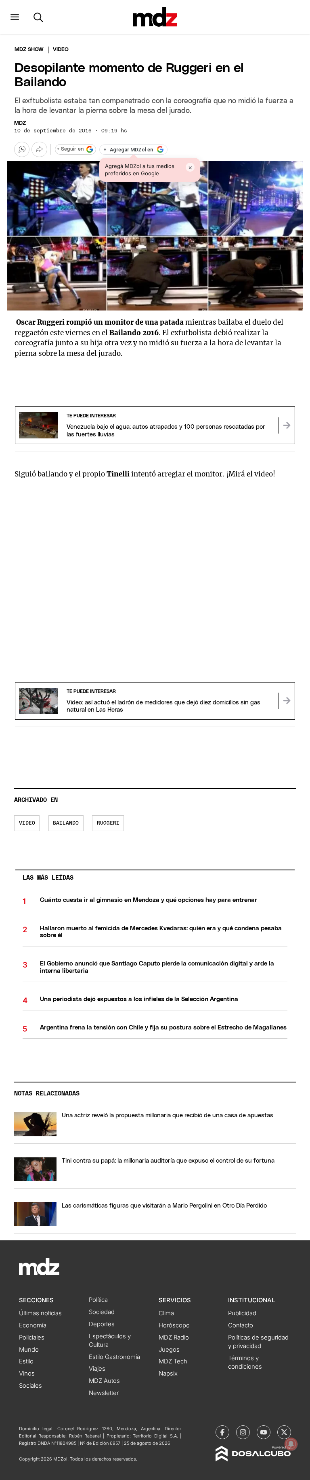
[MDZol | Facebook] (222, 1432)
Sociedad (102, 1312)
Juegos (169, 1349)
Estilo (26, 1361)
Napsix (168, 1373)
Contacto (240, 1325)
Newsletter (104, 1393)
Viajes (97, 1368)
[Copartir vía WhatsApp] (21, 149)
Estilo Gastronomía (114, 1357)
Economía (32, 1325)
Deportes (102, 1324)
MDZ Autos (104, 1380)
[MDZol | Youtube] (263, 1432)
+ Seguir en (70, 149)
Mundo (29, 1349)
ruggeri (108, 823)
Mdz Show (29, 49)
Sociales (30, 1385)
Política (98, 1300)
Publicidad (242, 1313)
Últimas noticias (40, 1313)
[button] (14, 17)
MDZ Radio (174, 1337)
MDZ (20, 123)
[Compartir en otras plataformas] (39, 149)
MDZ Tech (173, 1361)
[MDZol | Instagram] (243, 1432)
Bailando (66, 823)
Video (27, 823)
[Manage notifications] (291, 1443)
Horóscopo (174, 1325)
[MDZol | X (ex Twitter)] (284, 1432)
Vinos (27, 1373)
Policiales (31, 1337)
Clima (166, 1313)
